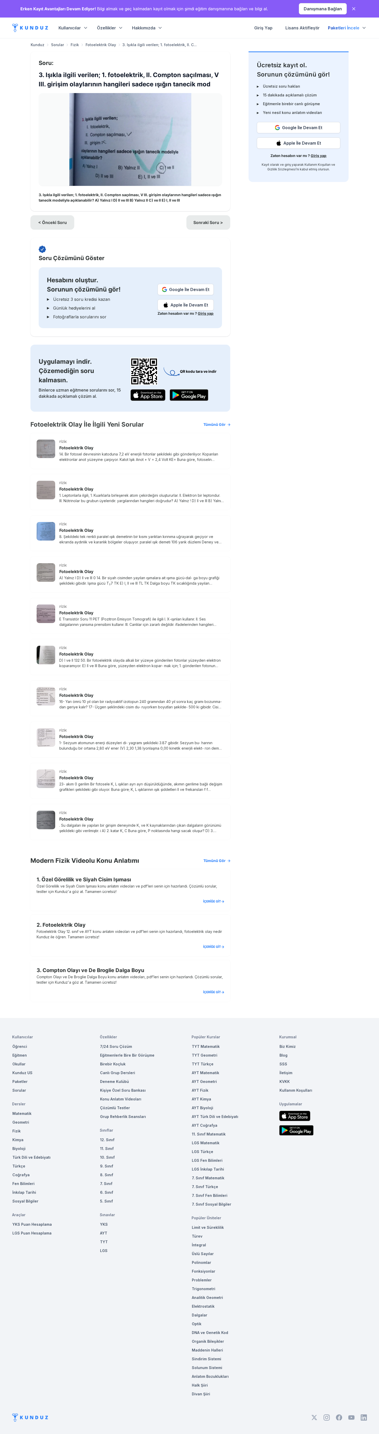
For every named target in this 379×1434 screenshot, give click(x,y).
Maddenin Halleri (207, 1350)
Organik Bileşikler (208, 1341)
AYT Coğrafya (204, 1125)
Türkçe (18, 1166)
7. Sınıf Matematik (208, 1178)
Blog (283, 1055)
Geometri (20, 1122)
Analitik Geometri (207, 1297)
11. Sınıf (107, 1148)
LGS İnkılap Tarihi (208, 1169)
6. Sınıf (106, 1192)
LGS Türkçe (202, 1151)
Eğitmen (19, 1055)
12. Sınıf (107, 1140)
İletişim (285, 1073)
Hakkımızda (143, 27)
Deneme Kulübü (114, 1081)
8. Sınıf (106, 1175)
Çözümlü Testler (115, 1108)
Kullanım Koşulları (317, 165)
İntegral (199, 1245)
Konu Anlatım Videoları (120, 1099)
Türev (197, 1236)
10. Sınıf (107, 1157)
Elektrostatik (203, 1306)
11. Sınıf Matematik (209, 1134)
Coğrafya (21, 1175)
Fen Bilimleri (23, 1183)
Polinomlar (201, 1262)
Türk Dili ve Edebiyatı (31, 1157)
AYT (103, 1233)
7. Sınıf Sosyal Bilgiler (211, 1204)
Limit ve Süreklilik (208, 1227)
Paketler (20, 1081)
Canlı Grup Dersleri (117, 1073)
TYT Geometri (204, 1055)
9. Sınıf (106, 1166)
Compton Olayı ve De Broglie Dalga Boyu (93, 970)
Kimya (17, 1140)
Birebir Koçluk (113, 1064)
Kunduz (37, 45)
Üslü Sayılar (203, 1253)
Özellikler (106, 27)
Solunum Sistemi (207, 1367)
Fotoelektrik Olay (101, 45)
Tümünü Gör (214, 424)
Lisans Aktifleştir (302, 27)
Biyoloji (19, 1148)
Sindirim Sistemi (206, 1359)
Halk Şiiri (200, 1385)
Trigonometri (203, 1289)
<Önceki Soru (52, 222)
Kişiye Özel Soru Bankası (123, 1090)
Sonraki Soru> (208, 222)
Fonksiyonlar (203, 1271)
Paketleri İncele (343, 27)
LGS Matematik (205, 1143)
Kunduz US (22, 1073)
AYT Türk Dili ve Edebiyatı (215, 1116)
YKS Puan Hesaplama (32, 1224)
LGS (104, 1250)
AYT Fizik (200, 1090)
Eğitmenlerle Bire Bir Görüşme (127, 1055)
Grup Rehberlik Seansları (123, 1116)
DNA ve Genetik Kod (210, 1332)
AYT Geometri (204, 1081)
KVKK (284, 1081)
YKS (104, 1224)
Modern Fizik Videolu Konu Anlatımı (128, 860)
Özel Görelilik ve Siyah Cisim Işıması (86, 879)
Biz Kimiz (287, 1046)
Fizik (75, 45)
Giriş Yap (263, 27)
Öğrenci (19, 1046)
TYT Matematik (206, 1046)
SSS (283, 1064)
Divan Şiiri (201, 1394)
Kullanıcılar (70, 27)
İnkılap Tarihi (24, 1192)
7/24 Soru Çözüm (116, 1046)
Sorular (57, 45)
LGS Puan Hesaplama (32, 1233)
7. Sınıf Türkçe (205, 1186)
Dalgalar (199, 1315)
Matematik (21, 1113)
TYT (104, 1242)
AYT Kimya (201, 1099)
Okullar (19, 1064)
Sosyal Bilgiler (25, 1201)
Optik (196, 1324)
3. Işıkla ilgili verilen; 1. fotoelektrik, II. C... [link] (159, 45)
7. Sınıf (106, 1183)
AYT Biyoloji (202, 1108)
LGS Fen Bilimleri (207, 1160)
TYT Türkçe (202, 1064)
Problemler (202, 1280)
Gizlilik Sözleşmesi (281, 169)
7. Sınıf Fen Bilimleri (209, 1195)
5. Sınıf (106, 1201)
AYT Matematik (205, 1073)
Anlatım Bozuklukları (210, 1376)
